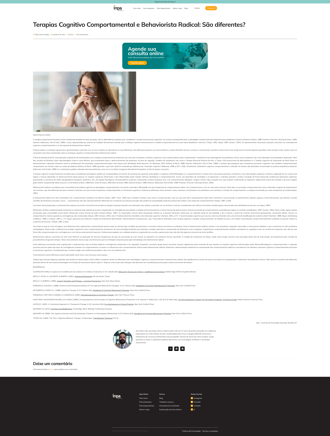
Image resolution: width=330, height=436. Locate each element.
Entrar (197, 8)
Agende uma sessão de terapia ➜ (165, 1)
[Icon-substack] (182, 349)
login (52, 369)
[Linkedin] (176, 349)
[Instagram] (170, 349)
